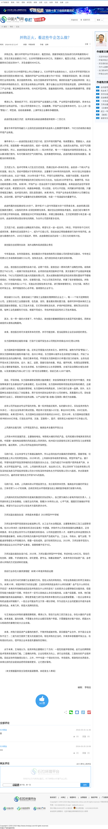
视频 (23, 2)
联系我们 (53, 797)
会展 (61, 2)
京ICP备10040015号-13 (58, 808)
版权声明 (94, 797)
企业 (66, 2)
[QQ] (77, 711)
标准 (51, 2)
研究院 (29, 2)
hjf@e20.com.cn (78, 805)
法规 (40, 2)
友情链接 (83, 797)
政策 (35, 2)
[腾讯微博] (83, 711)
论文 (45, 2)
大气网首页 (5, 2)
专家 (56, 2)
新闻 (12, 2)
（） (77, 736)
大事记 (63, 797)
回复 (84, 736)
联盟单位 (73, 797)
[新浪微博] (89, 711)
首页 (5, 27)
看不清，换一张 (25, 785)
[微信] (71, 711)
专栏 (17, 2)
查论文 (70, 808)
